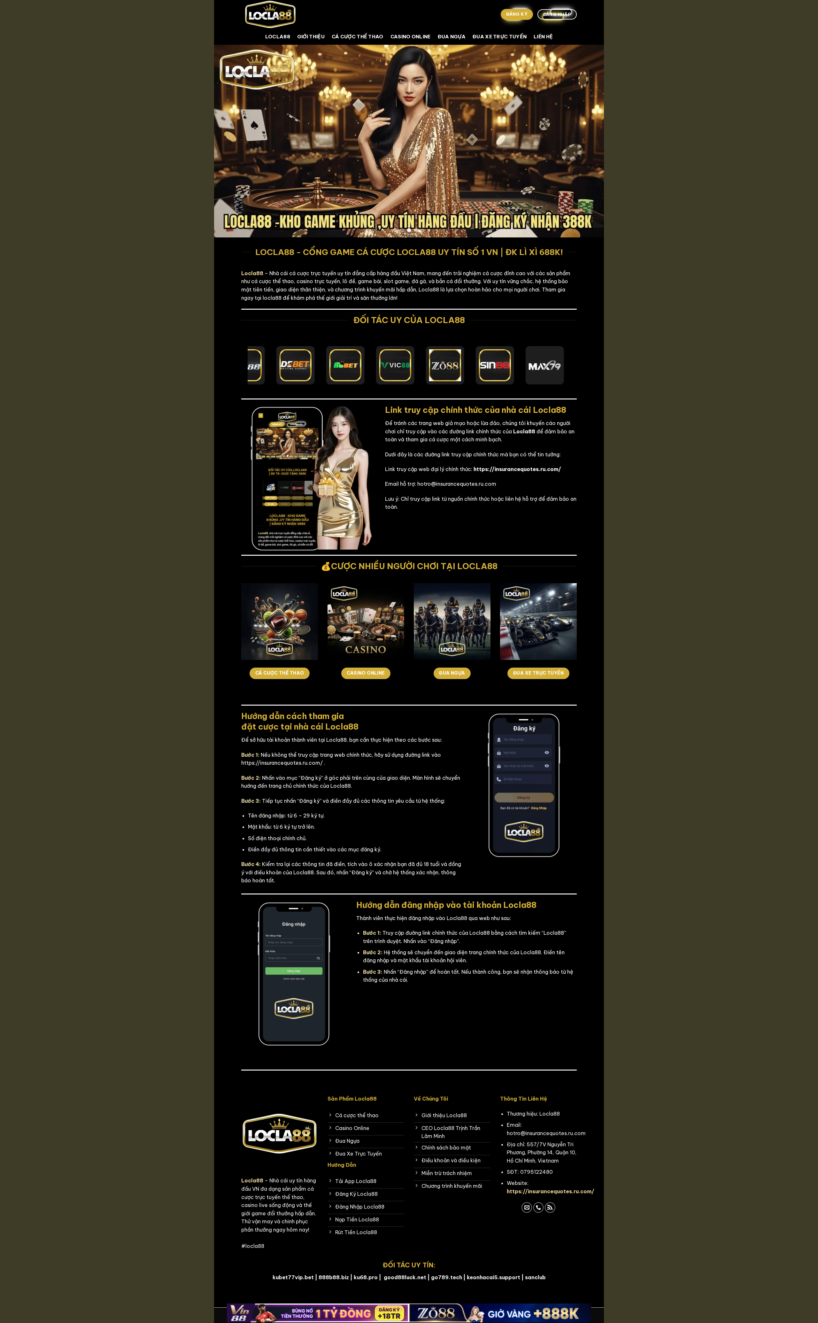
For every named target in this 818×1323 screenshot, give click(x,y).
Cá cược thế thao (357, 37)
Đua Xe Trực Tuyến (500, 37)
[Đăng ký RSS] (550, 1207)
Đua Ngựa (452, 37)
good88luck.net (405, 1277)
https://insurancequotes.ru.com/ (550, 1191)
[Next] (588, 141)
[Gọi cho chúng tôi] (538, 1207)
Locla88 (277, 37)
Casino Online (410, 37)
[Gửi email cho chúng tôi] (526, 1207)
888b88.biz (334, 1277)
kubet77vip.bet (293, 1277)
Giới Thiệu (311, 37)
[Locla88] (273, 14)
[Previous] (230, 141)
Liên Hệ (543, 37)
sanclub (535, 1277)
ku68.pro (366, 1277)
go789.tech (446, 1277)
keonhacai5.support (493, 1277)
